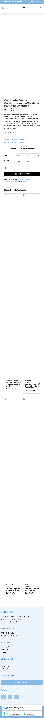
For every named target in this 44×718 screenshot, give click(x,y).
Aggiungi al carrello (22, 174)
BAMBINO (25, 181)
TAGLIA (7, 155)
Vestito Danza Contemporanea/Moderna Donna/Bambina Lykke (17, 383)
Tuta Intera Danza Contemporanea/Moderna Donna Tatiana (17, 587)
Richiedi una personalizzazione (22, 148)
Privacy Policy (15, 714)
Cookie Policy (29, 714)
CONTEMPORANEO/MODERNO (28, 179)
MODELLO (8, 161)
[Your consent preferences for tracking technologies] (4, 713)
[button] (24, 8)
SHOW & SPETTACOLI (11, 181)
